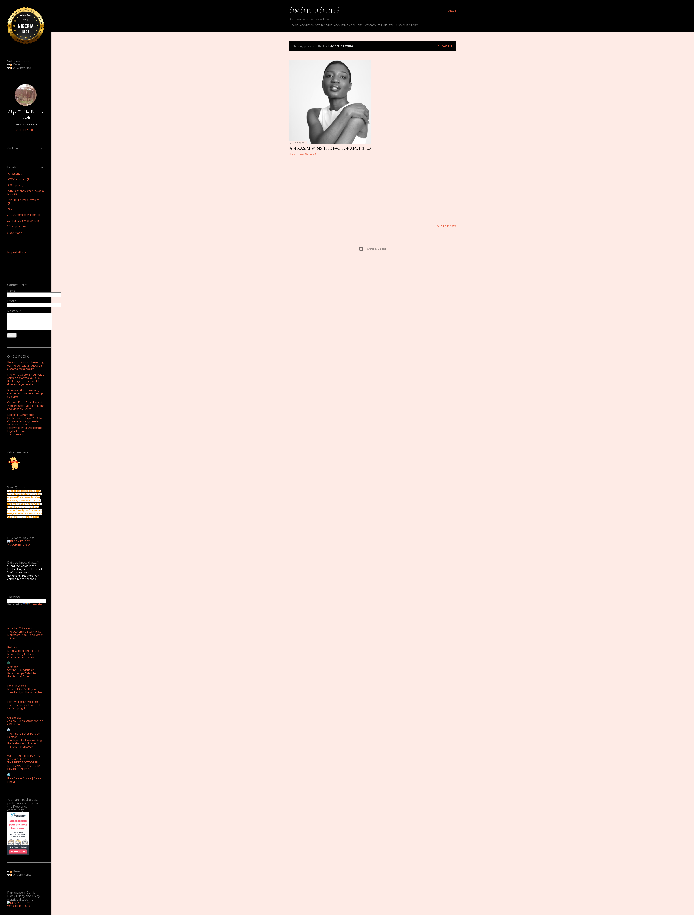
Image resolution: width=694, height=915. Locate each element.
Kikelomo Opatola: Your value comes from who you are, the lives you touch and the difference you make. (25, 379)
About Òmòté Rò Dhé (316, 25)
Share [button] (292, 153)
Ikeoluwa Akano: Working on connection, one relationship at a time (25, 393)
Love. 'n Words (16, 686)
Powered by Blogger (375, 248)
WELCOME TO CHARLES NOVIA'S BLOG (23, 757)
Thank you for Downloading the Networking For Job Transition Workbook (24, 743)
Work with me (376, 25)
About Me (341, 25)
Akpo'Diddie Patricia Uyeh (25, 114)
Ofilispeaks (14, 717)
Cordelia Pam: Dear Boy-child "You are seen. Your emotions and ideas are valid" (25, 406)
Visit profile (25, 129)
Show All (445, 46)
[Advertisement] (330, 189)
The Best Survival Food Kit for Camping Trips (23, 706)
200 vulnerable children (23, 214)
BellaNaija (13, 647)
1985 (11, 209)
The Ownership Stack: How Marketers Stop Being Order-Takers (25, 635)
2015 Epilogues (18, 226)
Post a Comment (307, 153)
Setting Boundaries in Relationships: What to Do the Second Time (23, 673)
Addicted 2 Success (19, 628)
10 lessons (15, 173)
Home (293, 25)
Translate (36, 604)
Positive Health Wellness (22, 701)
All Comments (21, 67)
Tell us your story (403, 25)
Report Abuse (17, 252)
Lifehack (12, 666)
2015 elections (28, 220)
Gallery (356, 25)
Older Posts (446, 226)
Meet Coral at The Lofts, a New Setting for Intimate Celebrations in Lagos (23, 654)
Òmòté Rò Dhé (314, 11)
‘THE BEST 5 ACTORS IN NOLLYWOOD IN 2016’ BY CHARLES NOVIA (24, 766)
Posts (16, 64)
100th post (15, 185)
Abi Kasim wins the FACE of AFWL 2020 (330, 148)
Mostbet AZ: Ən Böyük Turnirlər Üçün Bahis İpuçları (24, 691)
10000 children (18, 179)
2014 (11, 220)
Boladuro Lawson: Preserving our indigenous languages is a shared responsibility (25, 366)
